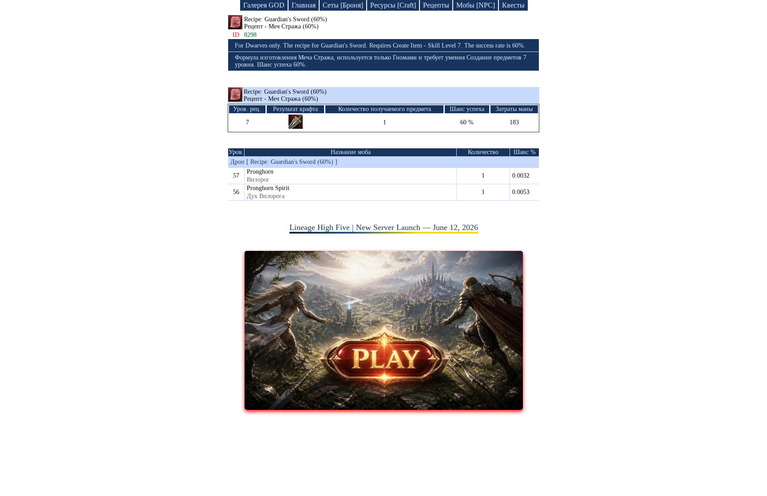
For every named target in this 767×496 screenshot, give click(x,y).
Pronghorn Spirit (268, 188)
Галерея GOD (264, 5)
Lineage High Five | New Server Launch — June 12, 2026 (383, 227)
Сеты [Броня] (343, 5)
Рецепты (436, 5)
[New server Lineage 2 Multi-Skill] (384, 407)
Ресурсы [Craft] (393, 5)
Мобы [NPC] (475, 5)
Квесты (513, 5)
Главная (304, 5)
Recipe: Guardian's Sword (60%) (285, 95)
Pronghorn (260, 171)
